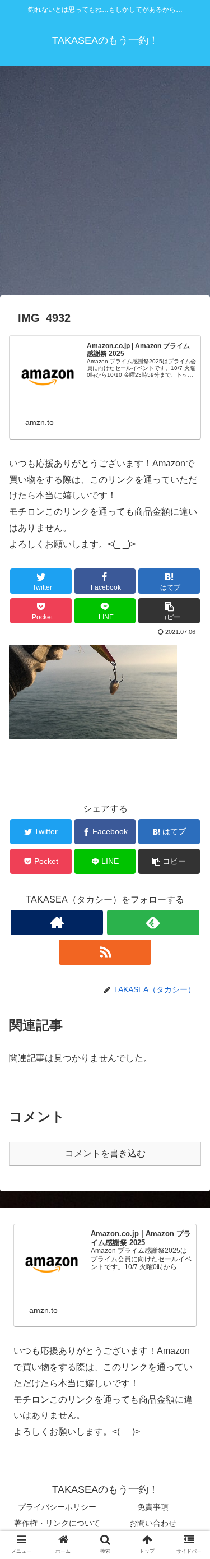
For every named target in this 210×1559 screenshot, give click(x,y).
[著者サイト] (57, 922)
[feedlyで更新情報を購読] (153, 922)
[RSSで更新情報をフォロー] (105, 952)
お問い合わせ (152, 1523)
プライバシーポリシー (57, 1506)
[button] (188, 1145)
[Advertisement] (105, 185)
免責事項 (153, 1506)
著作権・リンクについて (57, 1523)
